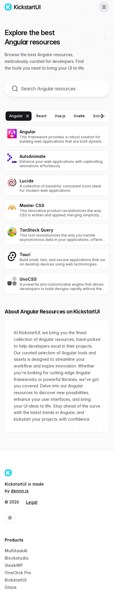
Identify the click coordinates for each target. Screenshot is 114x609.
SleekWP (14, 565)
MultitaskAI (16, 550)
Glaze (11, 587)
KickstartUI (16, 579)
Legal (31, 502)
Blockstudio (17, 557)
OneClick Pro (18, 572)
